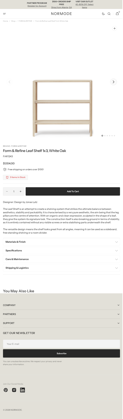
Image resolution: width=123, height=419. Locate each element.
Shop (13, 21)
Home (5, 21)
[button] (4, 13)
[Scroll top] (117, 415)
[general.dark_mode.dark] (101, 13)
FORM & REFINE (25, 21)
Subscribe (60, 356)
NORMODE (16, 413)
